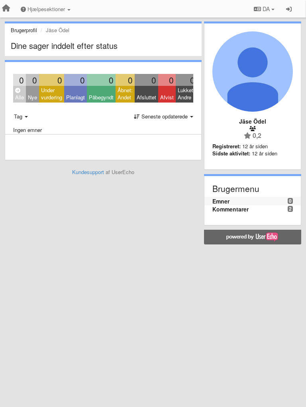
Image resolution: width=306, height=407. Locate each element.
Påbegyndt (101, 97)
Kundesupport (88, 172)
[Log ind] (289, 9)
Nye (32, 97)
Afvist (167, 97)
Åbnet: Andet (125, 93)
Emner (221, 201)
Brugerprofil (24, 30)
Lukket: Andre (186, 93)
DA (266, 9)
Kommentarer (230, 209)
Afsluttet (146, 97)
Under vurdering (51, 93)
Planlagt (75, 97)
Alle (19, 97)
